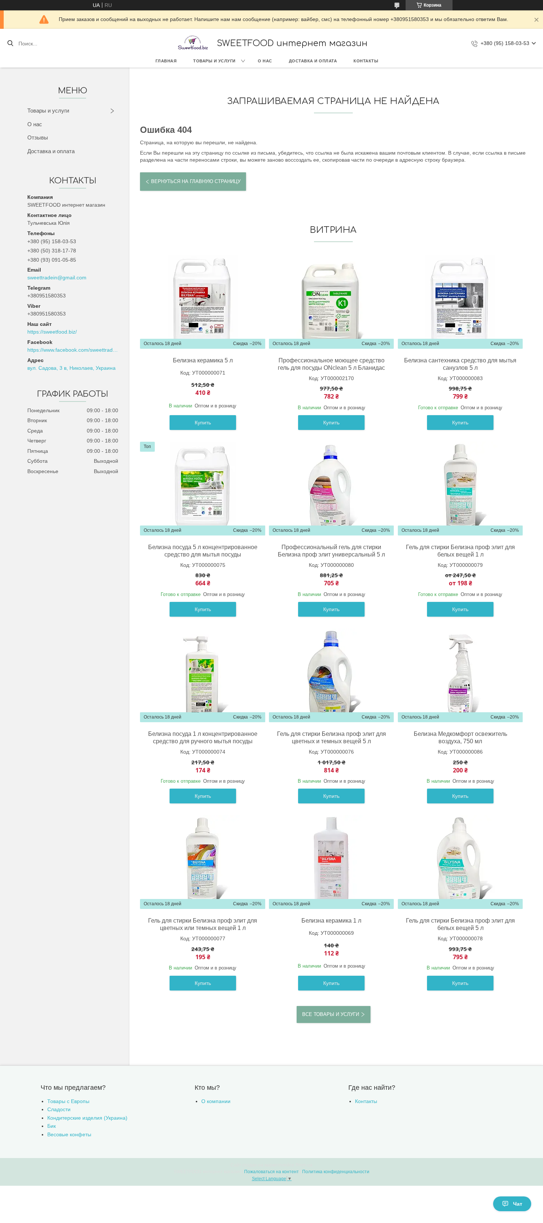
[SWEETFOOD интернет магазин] (192, 43)
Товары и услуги (214, 61)
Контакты (366, 61)
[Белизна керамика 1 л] (331, 862)
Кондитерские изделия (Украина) (87, 1118)
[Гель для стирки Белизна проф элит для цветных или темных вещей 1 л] (203, 862)
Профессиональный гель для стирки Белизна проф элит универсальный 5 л (331, 551)
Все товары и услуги (330, 1014)
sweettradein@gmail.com (56, 277)
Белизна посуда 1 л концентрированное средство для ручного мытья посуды (202, 737)
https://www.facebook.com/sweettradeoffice (72, 350)
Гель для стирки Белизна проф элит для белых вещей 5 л (460, 924)
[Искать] (10, 43)
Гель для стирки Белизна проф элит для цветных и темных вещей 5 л (331, 737)
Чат (517, 1204)
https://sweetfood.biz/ (52, 332)
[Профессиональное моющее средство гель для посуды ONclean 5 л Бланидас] (331, 302)
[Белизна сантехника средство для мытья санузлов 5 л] (460, 302)
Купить (203, 423)
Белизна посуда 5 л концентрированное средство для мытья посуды (202, 551)
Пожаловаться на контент (271, 1171)
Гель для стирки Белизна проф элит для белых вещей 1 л (460, 551)
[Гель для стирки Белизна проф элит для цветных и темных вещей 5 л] (331, 675)
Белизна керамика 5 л (203, 360)
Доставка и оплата (313, 61)
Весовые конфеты (69, 1134)
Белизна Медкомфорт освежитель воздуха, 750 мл (460, 737)
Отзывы (37, 137)
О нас (265, 61)
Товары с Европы (68, 1101)
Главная (166, 61)
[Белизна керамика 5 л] (203, 302)
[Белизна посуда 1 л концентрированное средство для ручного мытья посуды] (203, 675)
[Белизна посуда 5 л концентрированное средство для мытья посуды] (203, 488)
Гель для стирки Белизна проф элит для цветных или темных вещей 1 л (202, 924)
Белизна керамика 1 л (331, 920)
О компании (215, 1101)
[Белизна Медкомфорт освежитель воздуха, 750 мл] (460, 675)
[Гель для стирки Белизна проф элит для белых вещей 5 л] (460, 862)
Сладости (59, 1109)
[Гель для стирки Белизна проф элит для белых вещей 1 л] (460, 488)
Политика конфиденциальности (335, 1171)
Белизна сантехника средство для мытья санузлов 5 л (460, 364)
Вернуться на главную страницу (195, 181)
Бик (51, 1126)
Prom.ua (304, 1165)
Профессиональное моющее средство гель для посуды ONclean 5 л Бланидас (331, 364)
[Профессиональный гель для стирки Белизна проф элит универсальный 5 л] (331, 488)
